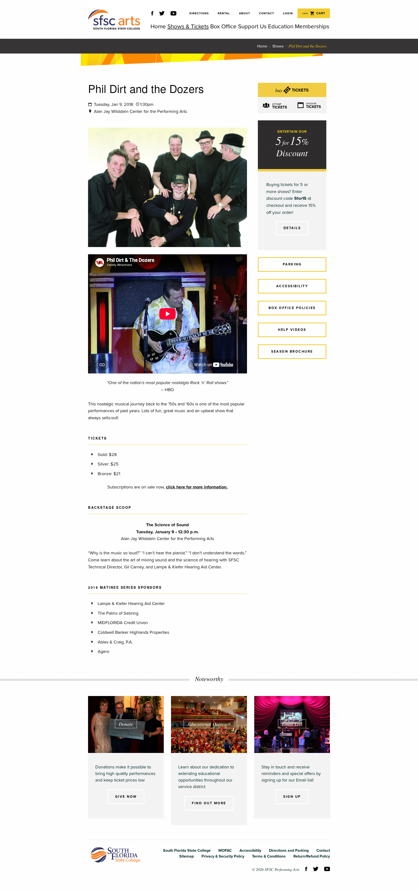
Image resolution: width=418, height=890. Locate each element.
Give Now (126, 797)
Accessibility (292, 286)
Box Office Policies (292, 308)
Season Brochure (292, 351)
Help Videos (292, 330)
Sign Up (292, 797)
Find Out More (209, 803)
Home (262, 46)
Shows (278, 46)
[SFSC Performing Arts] (114, 19)
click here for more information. (197, 487)
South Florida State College (115, 855)
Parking (292, 264)
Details (292, 228)
